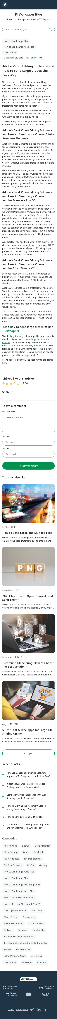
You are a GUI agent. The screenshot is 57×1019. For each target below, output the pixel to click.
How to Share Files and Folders (19, 897)
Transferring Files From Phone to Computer (25, 943)
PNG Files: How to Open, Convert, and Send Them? (27, 597)
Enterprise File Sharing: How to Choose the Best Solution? (28, 664)
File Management (32, 858)
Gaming (43, 865)
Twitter (7, 949)
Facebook (38, 852)
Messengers (38, 910)
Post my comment (28, 465)
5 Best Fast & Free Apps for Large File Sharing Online (27, 731)
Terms (11, 1009)
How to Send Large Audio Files (19, 871)
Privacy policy (22, 1009)
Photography (28, 917)
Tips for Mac (39, 930)
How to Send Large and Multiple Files (27, 533)
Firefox (30, 865)
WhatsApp (27, 962)
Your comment (8, 411)
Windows (41, 962)
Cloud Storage (11, 852)
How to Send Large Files (16, 41)
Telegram (22, 930)
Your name (7, 436)
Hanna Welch (35, 57)
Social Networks (36, 923)
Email (25, 852)
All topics (28, 753)
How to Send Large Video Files (19, 46)
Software (8, 930)
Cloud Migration (42, 845)
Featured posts (11, 858)
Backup (25, 845)
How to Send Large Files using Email (22, 884)
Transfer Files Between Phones (19, 936)
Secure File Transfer (13, 923)
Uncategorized (23, 949)
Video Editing (10, 52)
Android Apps (10, 845)
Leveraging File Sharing (15, 910)
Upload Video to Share (15, 955)
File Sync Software (13, 865)
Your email (6, 448)
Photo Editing (10, 917)
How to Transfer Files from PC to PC (22, 904)
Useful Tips (36, 955)
